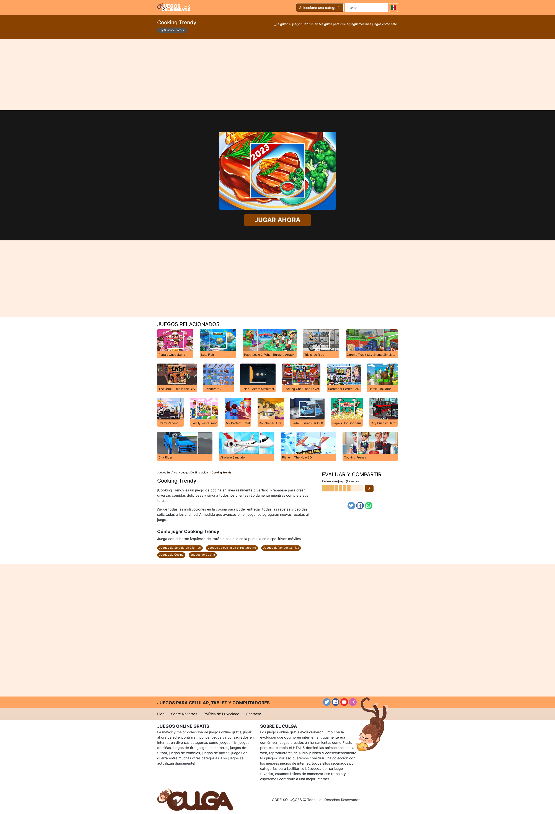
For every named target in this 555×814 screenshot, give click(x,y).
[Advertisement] (277, 74)
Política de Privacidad (221, 714)
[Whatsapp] (368, 505)
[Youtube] (344, 702)
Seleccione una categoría (320, 7)
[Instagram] (353, 702)
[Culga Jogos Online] (195, 799)
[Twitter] (351, 505)
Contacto (253, 714)
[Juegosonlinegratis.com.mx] (173, 7)
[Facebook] (360, 505)
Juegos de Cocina (171, 554)
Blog (161, 714)
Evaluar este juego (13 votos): (341, 481)
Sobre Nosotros (184, 714)
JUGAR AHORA (277, 220)
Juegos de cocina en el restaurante (232, 547)
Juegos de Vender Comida (281, 547)
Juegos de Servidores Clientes (180, 547)
